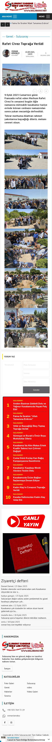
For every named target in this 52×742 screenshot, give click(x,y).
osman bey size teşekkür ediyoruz (16, 624)
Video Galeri (32, 691)
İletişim (7, 668)
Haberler (8, 691)
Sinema (7, 696)
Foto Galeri (9, 683)
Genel (9, 36)
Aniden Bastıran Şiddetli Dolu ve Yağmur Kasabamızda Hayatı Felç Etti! (30, 406)
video (29, 687)
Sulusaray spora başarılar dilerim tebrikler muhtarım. (24, 618)
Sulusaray (22, 36)
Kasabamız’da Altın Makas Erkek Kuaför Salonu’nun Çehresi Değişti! (29, 448)
